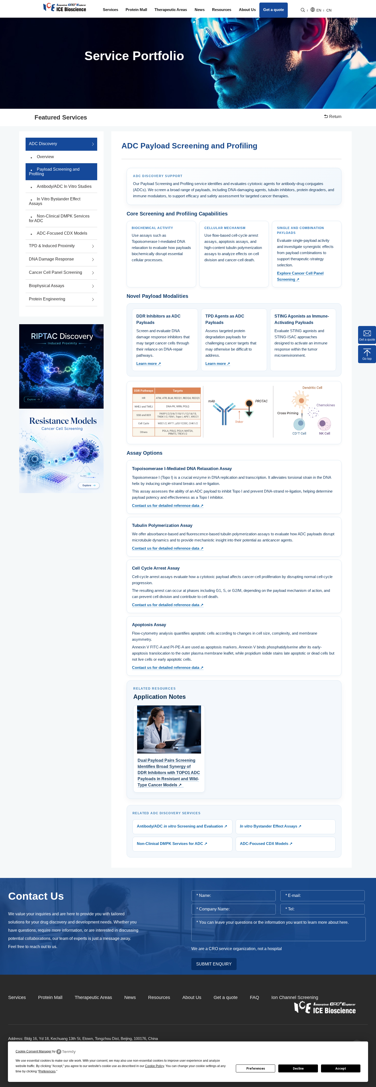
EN (318, 10)
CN (328, 10)
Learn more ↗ (148, 363)
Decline (298, 1068)
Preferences (255, 1068)
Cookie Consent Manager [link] (33, 1051)
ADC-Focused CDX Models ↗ (266, 843)
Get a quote (273, 9)
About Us (247, 9)
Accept (340, 1068)
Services (110, 9)
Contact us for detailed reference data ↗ (168, 505)
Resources (221, 9)
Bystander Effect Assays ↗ (271, 826)
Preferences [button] (47, 1071)
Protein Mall (136, 9)
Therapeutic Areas (170, 9)
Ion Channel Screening (294, 997)
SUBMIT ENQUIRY (214, 964)
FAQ (254, 997)
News (200, 9)
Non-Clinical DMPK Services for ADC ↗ (172, 843)
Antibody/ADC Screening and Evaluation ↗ (182, 826)
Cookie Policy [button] (154, 1066)
